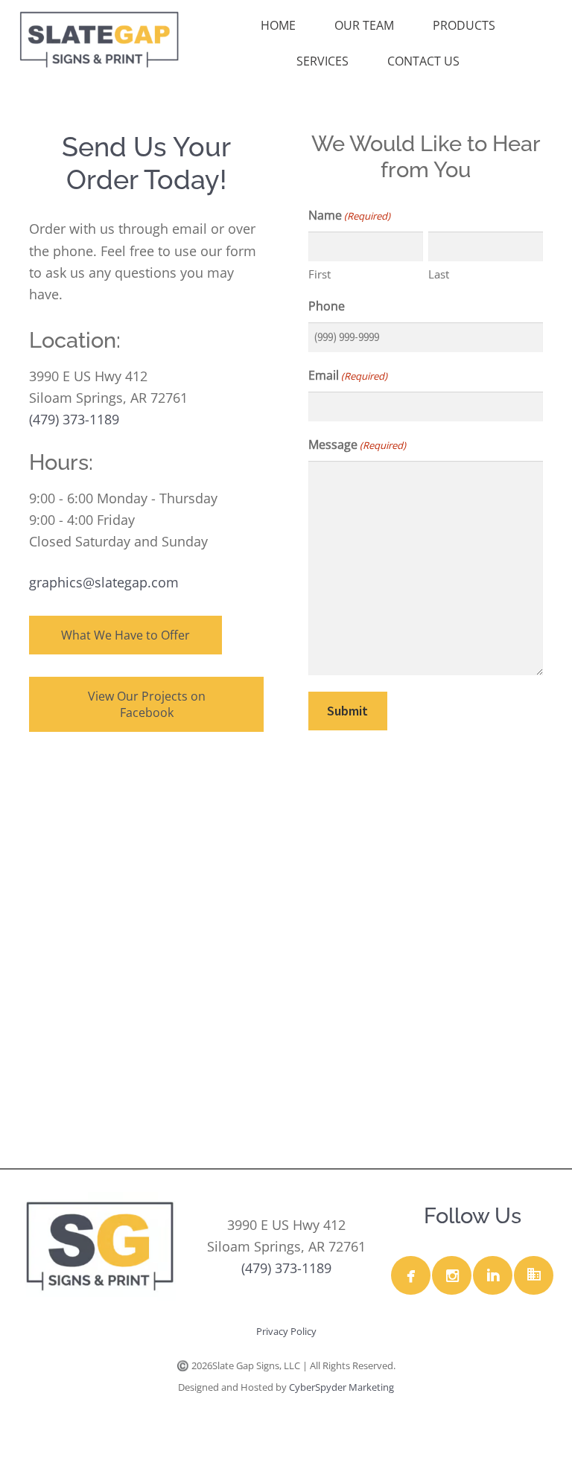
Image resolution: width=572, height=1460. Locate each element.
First (319, 274)
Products (464, 25)
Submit (347, 710)
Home (278, 25)
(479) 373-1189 (74, 419)
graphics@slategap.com (104, 582)
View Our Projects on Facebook (147, 704)
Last (438, 274)
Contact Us (423, 61)
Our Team (364, 25)
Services (322, 61)
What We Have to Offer (125, 635)
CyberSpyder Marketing (341, 1387)
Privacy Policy (286, 1331)
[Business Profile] (533, 1275)
